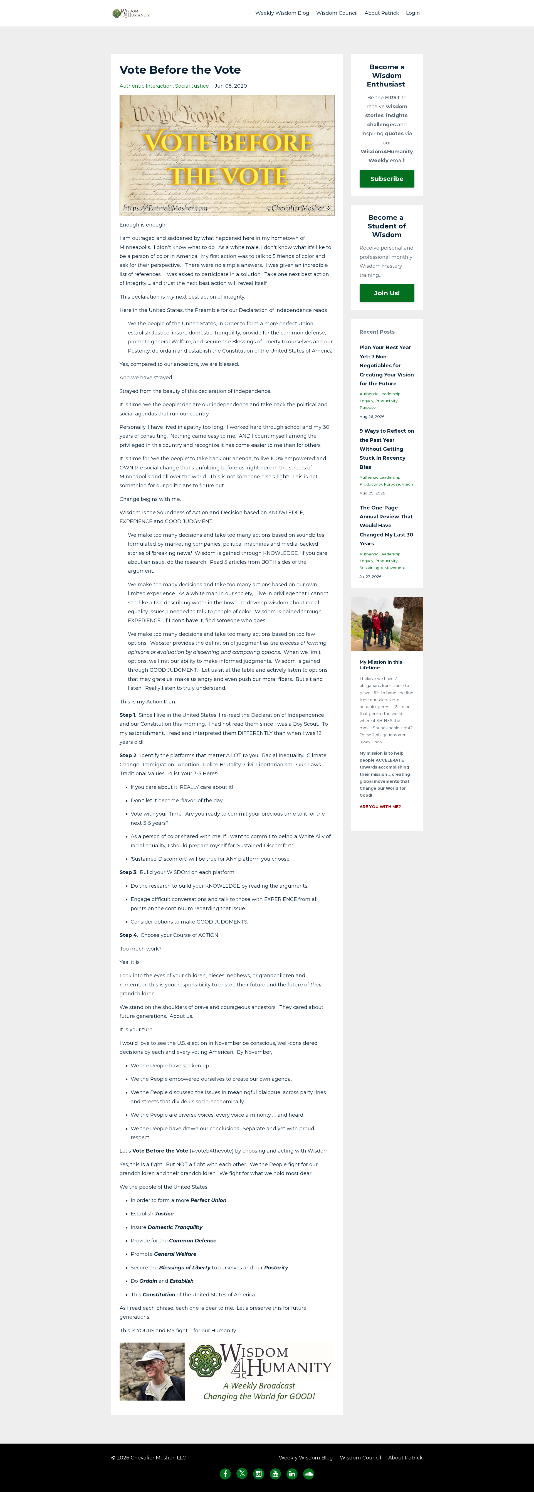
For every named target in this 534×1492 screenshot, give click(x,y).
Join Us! (387, 293)
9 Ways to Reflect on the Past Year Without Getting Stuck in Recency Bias (387, 449)
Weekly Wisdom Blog (282, 13)
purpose (368, 407)
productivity (386, 400)
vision (407, 484)
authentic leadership (380, 394)
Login (413, 13)
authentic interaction (146, 86)
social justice (192, 86)
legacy (366, 400)
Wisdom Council (337, 13)
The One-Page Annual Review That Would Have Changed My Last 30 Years (386, 526)
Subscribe (387, 179)
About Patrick (382, 13)
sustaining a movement (382, 567)
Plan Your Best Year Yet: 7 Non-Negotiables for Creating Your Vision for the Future (387, 365)
